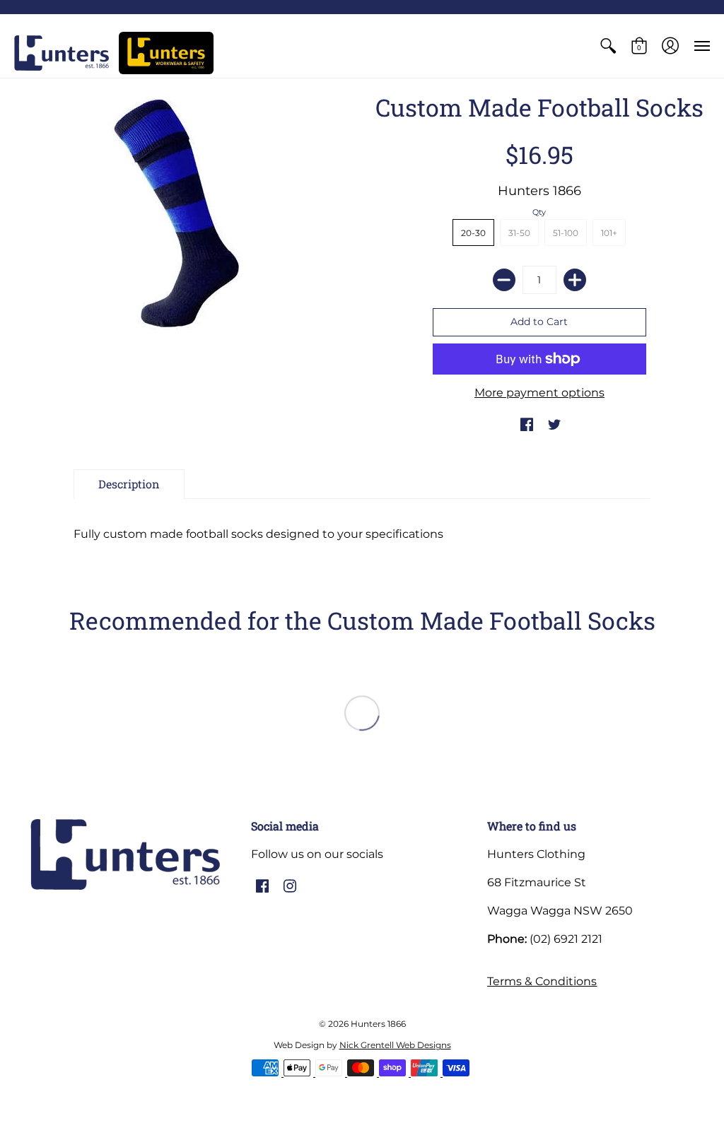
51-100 (565, 233)
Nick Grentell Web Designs (395, 1045)
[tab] (129, 484)
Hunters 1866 (539, 191)
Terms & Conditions (542, 981)
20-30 (473, 233)
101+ (609, 233)
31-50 (519, 233)
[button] (608, 46)
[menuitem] (608, 46)
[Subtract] (504, 280)
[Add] (575, 280)
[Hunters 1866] (61, 53)
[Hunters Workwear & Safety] (166, 53)
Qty (539, 212)
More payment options (539, 392)
